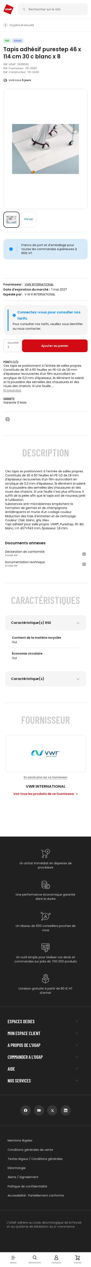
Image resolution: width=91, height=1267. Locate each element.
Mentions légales (20, 1141)
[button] (13, 1259)
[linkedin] (66, 1110)
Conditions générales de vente (30, 1150)
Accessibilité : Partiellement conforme (36, 1196)
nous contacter (28, 329)
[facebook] (26, 1110)
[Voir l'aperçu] (11, 219)
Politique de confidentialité (27, 1186)
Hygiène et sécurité (22, 25)
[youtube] (39, 1110)
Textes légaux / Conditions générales (35, 1159)
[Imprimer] (7, 419)
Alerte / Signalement (23, 1177)
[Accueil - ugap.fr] (8, 9)
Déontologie (17, 1168)
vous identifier (72, 324)
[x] (52, 1110)
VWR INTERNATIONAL (39, 285)
